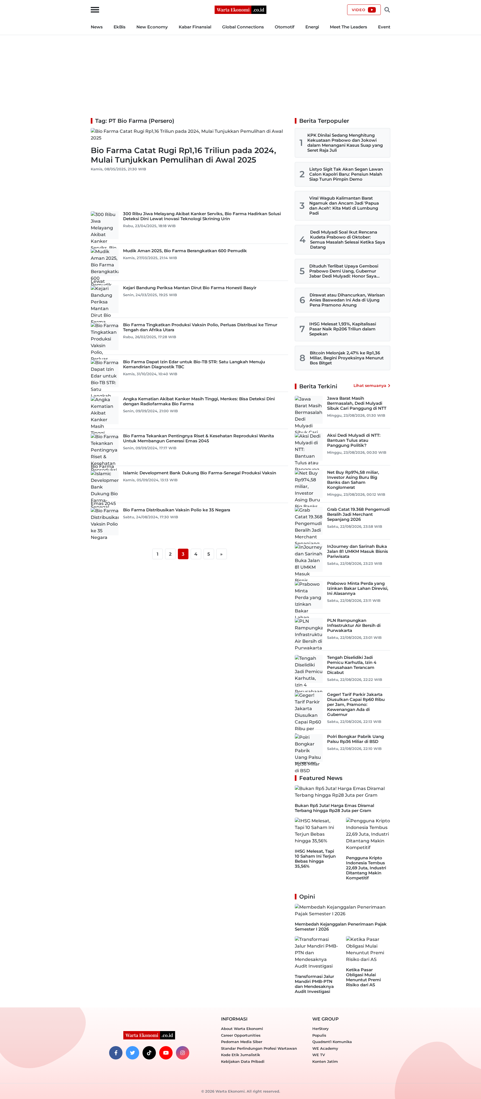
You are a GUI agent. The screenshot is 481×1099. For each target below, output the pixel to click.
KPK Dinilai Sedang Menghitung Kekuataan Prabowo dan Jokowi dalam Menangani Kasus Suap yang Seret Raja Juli (345, 143)
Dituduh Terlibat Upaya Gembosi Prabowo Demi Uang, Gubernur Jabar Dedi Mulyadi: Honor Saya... (344, 271)
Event (384, 27)
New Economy (152, 27)
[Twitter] (132, 1052)
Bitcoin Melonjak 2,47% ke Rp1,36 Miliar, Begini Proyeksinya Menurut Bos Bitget (347, 357)
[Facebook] (115, 1052)
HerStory (320, 1028)
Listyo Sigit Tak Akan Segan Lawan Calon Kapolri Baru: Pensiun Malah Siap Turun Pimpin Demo (346, 174)
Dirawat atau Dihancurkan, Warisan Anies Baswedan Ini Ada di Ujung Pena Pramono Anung (347, 300)
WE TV (318, 1055)
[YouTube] (166, 1052)
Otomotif (285, 27)
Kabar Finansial (195, 27)
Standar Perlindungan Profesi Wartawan (259, 1048)
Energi (312, 27)
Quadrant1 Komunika (332, 1041)
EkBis (120, 27)
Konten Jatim (325, 1061)
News (97, 27)
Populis (319, 1035)
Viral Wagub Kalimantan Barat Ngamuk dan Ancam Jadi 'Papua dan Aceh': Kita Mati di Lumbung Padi (344, 205)
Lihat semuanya (370, 385)
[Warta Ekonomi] (240, 9)
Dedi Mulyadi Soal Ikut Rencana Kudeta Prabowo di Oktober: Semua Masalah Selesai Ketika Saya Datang (347, 239)
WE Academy (325, 1048)
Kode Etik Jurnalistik (240, 1055)
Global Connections (243, 27)
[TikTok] (149, 1052)
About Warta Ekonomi (242, 1028)
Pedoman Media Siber (241, 1041)
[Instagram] (182, 1052)
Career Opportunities (241, 1035)
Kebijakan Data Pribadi (242, 1061)
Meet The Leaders (348, 27)
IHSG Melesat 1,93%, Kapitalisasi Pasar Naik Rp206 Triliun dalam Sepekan (342, 329)
